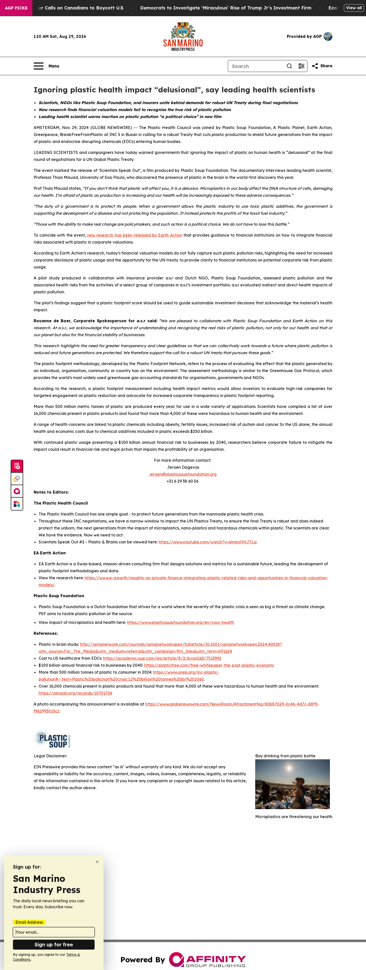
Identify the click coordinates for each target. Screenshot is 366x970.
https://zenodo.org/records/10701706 (75, 693)
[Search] (289, 66)
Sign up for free (54, 944)
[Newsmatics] (17, 504)
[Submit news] (17, 466)
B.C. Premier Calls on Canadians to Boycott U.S (69, 8)
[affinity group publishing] (17, 491)
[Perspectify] (17, 479)
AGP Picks (16, 7)
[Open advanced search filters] (301, 66)
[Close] (97, 861)
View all (354, 7)
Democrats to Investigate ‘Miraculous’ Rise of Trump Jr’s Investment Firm (225, 8)
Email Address (29, 922)
